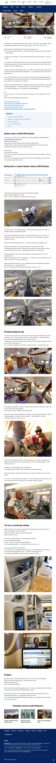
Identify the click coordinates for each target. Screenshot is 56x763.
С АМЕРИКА (30, 7)
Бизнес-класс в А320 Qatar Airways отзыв (13, 107)
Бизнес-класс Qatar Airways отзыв (11, 101)
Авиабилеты (13, 1)
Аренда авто (21, 730)
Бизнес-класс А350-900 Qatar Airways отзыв (14, 105)
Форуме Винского (27, 751)
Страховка (29, 1)
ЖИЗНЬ (21, 10)
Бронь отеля (14, 730)
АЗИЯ (17, 7)
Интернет (35, 1)
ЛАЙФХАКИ (5, 7)
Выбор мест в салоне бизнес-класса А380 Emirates (19, 119)
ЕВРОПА (23, 7)
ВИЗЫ (12, 7)
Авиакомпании (28, 30)
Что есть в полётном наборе (14, 123)
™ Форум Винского (8, 734)
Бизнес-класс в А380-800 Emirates (15, 117)
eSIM (45, 730)
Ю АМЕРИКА (38, 7)
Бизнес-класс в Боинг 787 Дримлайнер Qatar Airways (16, 103)
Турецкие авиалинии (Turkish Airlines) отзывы (11, 721)
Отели (19, 1)
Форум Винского (39, 743)
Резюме (10, 126)
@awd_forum (38, 747)
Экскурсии (41, 1)
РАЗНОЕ (15, 10)
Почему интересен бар (13, 121)
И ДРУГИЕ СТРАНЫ (7, 10)
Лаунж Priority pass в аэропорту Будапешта (26, 721)
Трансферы (39, 730)
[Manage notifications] (53, 760)
